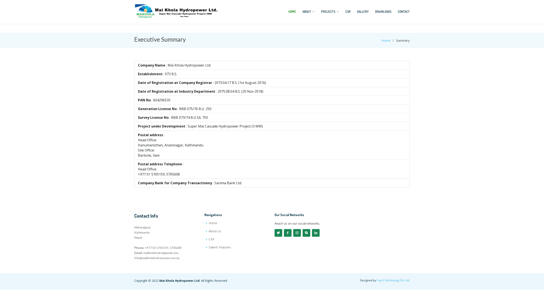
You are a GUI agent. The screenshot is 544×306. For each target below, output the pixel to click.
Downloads (383, 12)
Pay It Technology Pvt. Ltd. (393, 280)
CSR (348, 12)
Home (292, 12)
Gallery (363, 12)
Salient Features (220, 247)
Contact (404, 12)
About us (215, 231)
